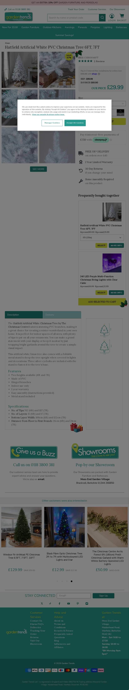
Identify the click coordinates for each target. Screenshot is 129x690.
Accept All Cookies (75, 123)
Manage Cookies (52, 123)
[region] (64, 115)
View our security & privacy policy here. (48, 114)
